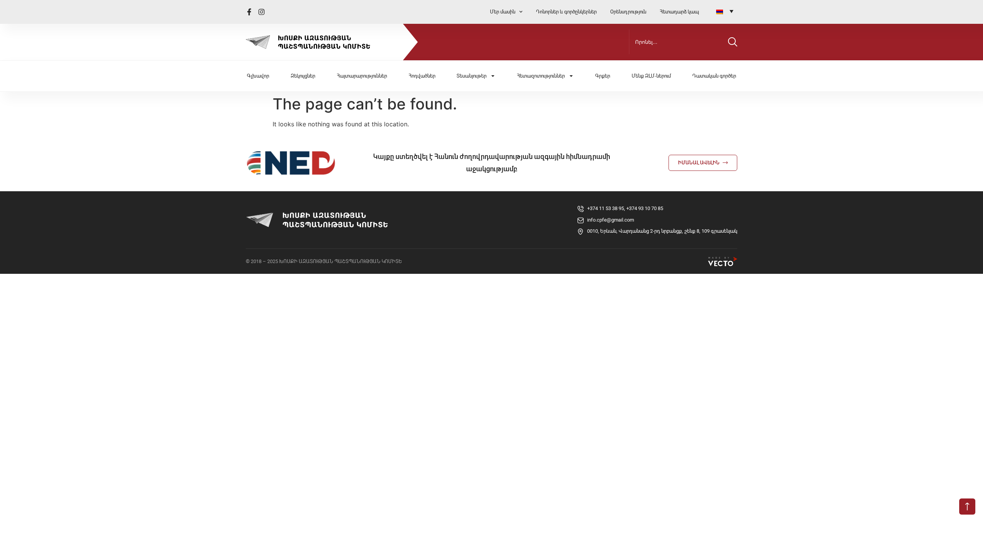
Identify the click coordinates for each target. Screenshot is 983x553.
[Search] (732, 42)
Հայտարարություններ (362, 76)
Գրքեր (602, 76)
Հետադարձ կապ (679, 12)
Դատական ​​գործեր (714, 76)
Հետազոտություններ (541, 76)
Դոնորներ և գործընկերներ (566, 12)
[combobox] (677, 42)
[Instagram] (261, 11)
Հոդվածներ (422, 76)
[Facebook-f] (249, 11)
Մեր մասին (502, 12)
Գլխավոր (258, 76)
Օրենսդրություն (628, 12)
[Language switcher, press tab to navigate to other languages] (724, 11)
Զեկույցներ (303, 76)
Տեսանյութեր (472, 76)
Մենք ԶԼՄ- (651, 76)
